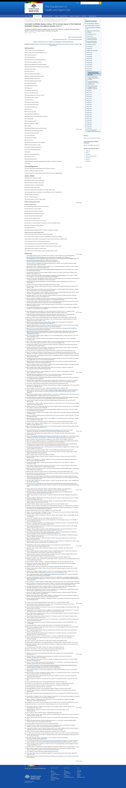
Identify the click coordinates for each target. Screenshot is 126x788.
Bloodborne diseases (35, 44)
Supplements (89, 48)
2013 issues (89, 94)
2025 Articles (89, 52)
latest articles (92, 38)
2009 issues (89, 102)
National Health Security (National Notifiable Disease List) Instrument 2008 (41, 257)
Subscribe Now (96, 145)
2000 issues (89, 120)
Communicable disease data (91, 156)
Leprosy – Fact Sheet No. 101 (43, 737)
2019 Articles (89, 64)
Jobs (65, 770)
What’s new (88, 151)
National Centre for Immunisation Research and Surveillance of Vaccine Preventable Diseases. (45, 331)
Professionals (47, 16)
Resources (84, 16)
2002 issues (89, 116)
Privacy (78, 773)
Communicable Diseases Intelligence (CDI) (31, 20)
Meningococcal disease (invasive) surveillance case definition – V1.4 (57, 740)
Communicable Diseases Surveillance (61, 19)
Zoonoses (77, 44)
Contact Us (79, 770)
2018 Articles (89, 66)
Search (93, 31)
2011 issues (89, 98)
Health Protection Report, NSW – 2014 (48, 367)
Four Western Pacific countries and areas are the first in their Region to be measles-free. (54, 507)
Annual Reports (66, 775)
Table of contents (56, 39)
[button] (122, 786)
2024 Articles (89, 54)
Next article (79, 39)
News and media (64, 16)
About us (56, 16)
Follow (77, 3)
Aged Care (93, 16)
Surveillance (88, 154)
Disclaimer (80, 37)
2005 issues (89, 110)
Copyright (78, 775)
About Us (52, 775)
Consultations (66, 771)
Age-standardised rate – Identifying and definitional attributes (54, 275)
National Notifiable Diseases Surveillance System (53, 269)
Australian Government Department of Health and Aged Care (34, 8)
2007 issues (89, 106)
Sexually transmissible (56, 44)
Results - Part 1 (45, 41)
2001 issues (89, 118)
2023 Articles (89, 56)
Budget (65, 774)
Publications (88, 157)
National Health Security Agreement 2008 (34, 260)
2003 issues (89, 114)
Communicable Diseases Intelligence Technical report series (93, 130)
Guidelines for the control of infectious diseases (52, 409)
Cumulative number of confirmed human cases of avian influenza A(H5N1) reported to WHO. (54, 397)
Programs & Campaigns (55, 778)
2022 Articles (89, 58)
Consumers (37, 16)
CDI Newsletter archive (91, 34)
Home (26, 19)
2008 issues (89, 104)
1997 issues (89, 126)
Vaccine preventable (65, 44)
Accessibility (79, 771)
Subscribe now (90, 36)
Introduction (35, 41)
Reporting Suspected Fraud (69, 777)
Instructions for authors (91, 44)
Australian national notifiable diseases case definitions (54, 307)
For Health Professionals (55, 774)
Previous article (74, 39)
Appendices (51, 41)
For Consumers (53, 773)
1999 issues (89, 122)
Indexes (69, 37)
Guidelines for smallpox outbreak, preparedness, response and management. (63, 389)
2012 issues (89, 96)
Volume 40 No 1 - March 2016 (55, 20)
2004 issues (89, 112)
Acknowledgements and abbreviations (61, 41)
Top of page (79, 129)
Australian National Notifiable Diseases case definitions (54, 574)
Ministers (30, 16)
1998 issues (89, 124)
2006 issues (89, 108)
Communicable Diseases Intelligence (48, 19)
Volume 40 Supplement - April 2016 (92, 87)
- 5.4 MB (65, 39)
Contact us (88, 159)
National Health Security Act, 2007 (33, 255)
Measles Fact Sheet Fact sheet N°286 (44, 491)
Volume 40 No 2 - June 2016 (93, 78)
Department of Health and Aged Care (33, 776)
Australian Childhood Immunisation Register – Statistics (45, 322)
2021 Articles (89, 60)
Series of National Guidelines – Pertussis (51, 531)
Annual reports (90, 46)
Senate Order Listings (81, 777)
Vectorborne (72, 44)
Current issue (74, 37)
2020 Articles (89, 62)
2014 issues (89, 92)
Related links (88, 161)
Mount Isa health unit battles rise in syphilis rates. (50, 430)
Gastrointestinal (42, 44)
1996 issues (89, 128)
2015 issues (89, 90)
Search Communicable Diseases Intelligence (92, 138)
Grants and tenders (67, 773)
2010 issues (89, 100)
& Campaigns (74, 16)
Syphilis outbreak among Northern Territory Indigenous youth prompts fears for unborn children (48, 436)
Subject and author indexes (92, 50)
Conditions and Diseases (38, 19)
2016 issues (41, 20)
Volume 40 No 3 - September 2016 (93, 83)
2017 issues (89, 68)
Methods (39, 41)
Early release (92, 42)
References (71, 41)
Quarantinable (48, 44)
